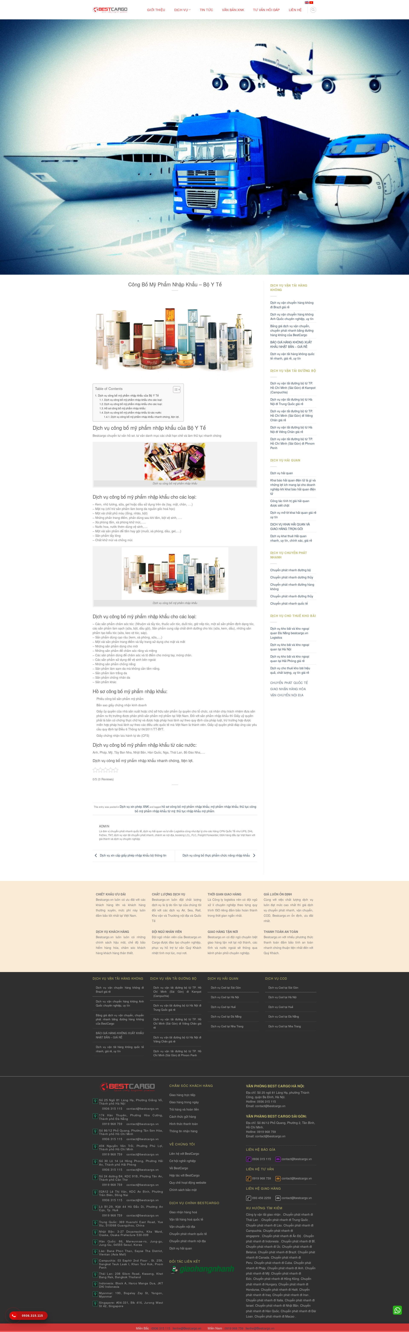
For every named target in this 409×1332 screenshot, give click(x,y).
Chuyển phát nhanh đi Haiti (279, 1289)
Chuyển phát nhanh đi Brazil (277, 1252)
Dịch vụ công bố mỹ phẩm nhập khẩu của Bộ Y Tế (128, 395)
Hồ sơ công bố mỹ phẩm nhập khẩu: (125, 408)
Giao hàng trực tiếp (182, 1095)
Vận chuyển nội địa (182, 1226)
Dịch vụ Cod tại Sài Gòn (226, 987)
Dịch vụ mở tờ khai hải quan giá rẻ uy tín (293, 514)
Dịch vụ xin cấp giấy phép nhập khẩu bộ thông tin (132, 855)
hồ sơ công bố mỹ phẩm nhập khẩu (185, 806)
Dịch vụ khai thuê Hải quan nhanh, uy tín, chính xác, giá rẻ (291, 538)
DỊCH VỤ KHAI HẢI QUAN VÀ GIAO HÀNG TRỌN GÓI (290, 526)
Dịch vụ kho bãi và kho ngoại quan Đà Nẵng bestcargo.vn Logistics (289, 633)
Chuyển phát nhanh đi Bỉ (298, 1241)
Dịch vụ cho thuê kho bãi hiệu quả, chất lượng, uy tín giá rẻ (290, 670)
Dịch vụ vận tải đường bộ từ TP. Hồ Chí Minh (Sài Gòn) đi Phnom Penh (292, 443)
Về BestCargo (178, 1168)
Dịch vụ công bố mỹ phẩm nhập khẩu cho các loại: (133, 399)
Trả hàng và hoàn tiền (184, 1109)
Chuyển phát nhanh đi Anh (285, 1268)
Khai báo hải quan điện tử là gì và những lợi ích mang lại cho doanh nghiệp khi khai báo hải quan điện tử (293, 487)
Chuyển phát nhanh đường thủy (291, 596)
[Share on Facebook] (159, 791)
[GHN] (206, 1269)
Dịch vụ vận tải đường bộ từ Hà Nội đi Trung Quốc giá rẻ (291, 401)
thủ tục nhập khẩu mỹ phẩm (195, 811)
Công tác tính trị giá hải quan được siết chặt (289, 503)
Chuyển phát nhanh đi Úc (263, 1246)
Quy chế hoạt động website (187, 1182)
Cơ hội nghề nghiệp (182, 1161)
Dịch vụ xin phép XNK (134, 806)
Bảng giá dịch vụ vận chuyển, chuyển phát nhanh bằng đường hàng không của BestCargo (292, 330)
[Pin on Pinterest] (183, 791)
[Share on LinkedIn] (191, 791)
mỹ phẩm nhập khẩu (224, 806)
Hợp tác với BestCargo (184, 1175)
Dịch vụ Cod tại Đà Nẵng (226, 1016)
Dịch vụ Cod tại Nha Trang (227, 1026)
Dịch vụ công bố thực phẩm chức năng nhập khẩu (217, 855)
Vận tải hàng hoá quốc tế (186, 1219)
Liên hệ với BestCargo (184, 1153)
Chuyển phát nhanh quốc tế (289, 603)
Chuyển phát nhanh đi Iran (290, 1295)
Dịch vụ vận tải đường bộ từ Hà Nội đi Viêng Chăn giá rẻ (291, 429)
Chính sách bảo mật (183, 1190)
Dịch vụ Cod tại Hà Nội (225, 997)
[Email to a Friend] (175, 791)
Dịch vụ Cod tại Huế (223, 1007)
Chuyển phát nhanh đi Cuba (273, 1263)
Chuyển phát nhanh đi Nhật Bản (276, 1305)
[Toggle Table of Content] (174, 389)
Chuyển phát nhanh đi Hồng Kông (276, 1278)
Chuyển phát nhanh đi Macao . (275, 1316)
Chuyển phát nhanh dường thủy (291, 577)
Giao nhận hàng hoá (183, 1212)
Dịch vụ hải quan (281, 473)
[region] (353, 1297)
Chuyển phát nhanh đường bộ (290, 570)
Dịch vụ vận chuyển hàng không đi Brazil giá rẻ (292, 304)
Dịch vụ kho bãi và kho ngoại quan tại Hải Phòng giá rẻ (289, 658)
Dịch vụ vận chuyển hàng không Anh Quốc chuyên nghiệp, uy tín (292, 316)
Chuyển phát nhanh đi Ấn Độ (281, 1236)
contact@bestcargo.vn (269, 1106)
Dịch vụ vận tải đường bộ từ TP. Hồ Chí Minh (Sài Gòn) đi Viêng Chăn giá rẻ (291, 415)
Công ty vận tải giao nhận (263, 1214)
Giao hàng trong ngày (184, 1102)
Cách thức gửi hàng (182, 1116)
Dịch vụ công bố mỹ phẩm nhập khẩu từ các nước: (133, 412)
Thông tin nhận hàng (183, 1131)
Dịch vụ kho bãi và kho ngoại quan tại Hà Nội (289, 646)
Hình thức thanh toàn (183, 1124)
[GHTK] (174, 1269)
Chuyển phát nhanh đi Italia (264, 1300)
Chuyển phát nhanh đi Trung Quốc (284, 1220)
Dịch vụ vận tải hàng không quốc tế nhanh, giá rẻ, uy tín (292, 356)
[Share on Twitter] (167, 791)
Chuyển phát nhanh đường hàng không (292, 586)
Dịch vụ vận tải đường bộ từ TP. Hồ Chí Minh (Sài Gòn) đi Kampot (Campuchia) (292, 387)
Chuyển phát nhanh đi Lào (264, 1225)
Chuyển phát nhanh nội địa (187, 1241)
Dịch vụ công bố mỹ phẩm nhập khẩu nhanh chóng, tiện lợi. (145, 416)
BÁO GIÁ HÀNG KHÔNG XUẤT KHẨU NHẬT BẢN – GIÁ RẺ (291, 344)
